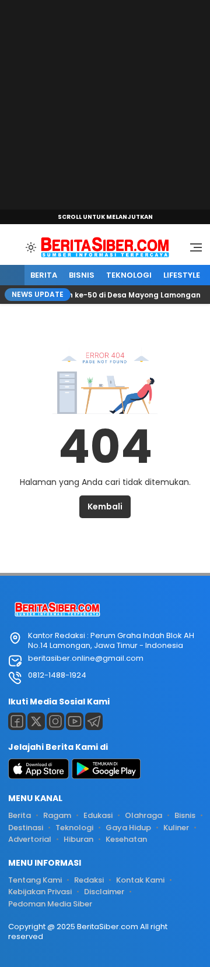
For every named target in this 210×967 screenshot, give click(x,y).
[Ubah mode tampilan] (30, 247)
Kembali (105, 506)
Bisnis (81, 275)
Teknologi (129, 275)
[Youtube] (74, 721)
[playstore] (106, 776)
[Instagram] (55, 721)
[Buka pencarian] (14, 247)
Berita (43, 275)
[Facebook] (17, 721)
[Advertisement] (105, 105)
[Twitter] (36, 721)
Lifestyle (181, 275)
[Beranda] (12, 275)
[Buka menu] (192, 250)
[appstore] (38, 776)
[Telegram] (94, 721)
